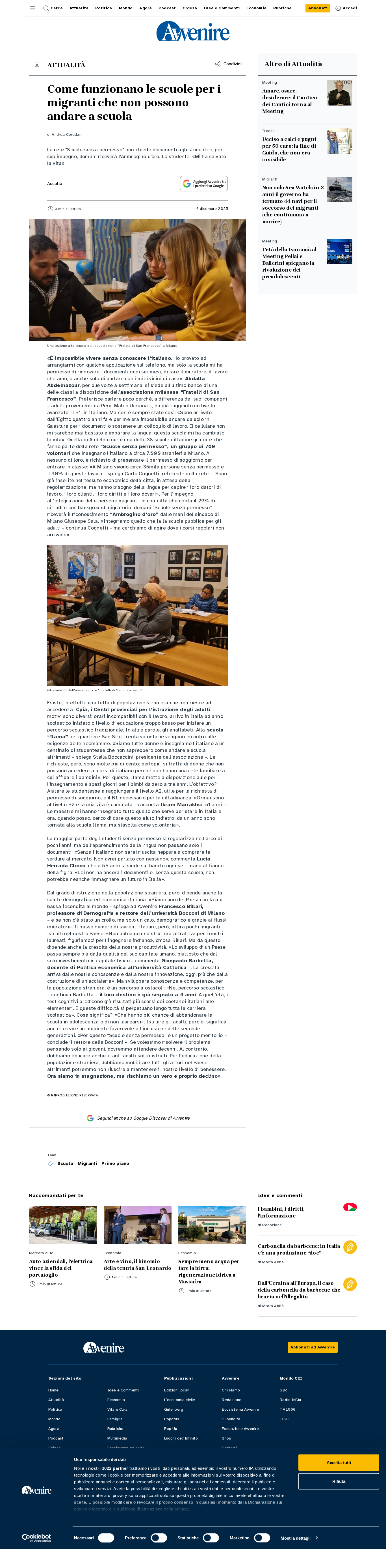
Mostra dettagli (296, 1537)
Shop (226, 1438)
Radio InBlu (290, 1399)
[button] (32, 8)
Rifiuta (339, 1481)
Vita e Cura (117, 1409)
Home (53, 1390)
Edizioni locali (176, 1390)
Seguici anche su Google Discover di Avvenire (143, 1118)
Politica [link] (103, 8)
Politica (55, 1409)
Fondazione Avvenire (240, 1428)
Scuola (65, 1163)
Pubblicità (231, 1419)
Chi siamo (231, 1390)
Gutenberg (173, 1409)
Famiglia (115, 1419)
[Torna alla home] (37, 64)
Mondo (54, 1419)
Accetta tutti (339, 1462)
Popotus (171, 1419)
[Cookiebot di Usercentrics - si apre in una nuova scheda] (36, 1538)
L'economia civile (179, 1399)
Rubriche (115, 1428)
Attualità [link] (79, 8)
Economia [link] (256, 8)
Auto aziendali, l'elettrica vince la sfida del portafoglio (60, 1268)
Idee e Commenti (123, 1390)
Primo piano (115, 1163)
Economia (116, 1399)
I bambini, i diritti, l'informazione (281, 1212)
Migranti (87, 1163)
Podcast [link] (167, 8)
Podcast (55, 1438)
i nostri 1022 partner (107, 1468)
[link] (317, 8)
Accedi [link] (350, 8)
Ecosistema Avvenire (240, 1409)
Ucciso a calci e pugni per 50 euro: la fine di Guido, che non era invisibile (289, 149)
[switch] (159, 1537)
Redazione (271, 1225)
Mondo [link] (126, 8)
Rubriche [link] (282, 8)
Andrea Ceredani (67, 134)
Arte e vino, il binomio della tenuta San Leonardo (137, 1264)
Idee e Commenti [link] (221, 8)
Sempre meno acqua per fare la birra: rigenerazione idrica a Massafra (208, 1271)
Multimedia (117, 1438)
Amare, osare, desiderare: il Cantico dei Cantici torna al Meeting (289, 101)
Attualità (56, 1399)
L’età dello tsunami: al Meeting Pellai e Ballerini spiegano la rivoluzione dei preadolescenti (289, 263)
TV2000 (288, 1409)
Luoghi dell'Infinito (181, 1438)
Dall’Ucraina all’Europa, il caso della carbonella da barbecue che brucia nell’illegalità (299, 1290)
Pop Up (170, 1428)
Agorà (53, 1428)
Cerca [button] (57, 8)
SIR (283, 1390)
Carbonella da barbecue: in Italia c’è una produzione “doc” (299, 1249)
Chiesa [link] (190, 8)
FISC (284, 1419)
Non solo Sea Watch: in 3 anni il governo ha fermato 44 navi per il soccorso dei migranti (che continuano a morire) (293, 204)
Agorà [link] (145, 8)
